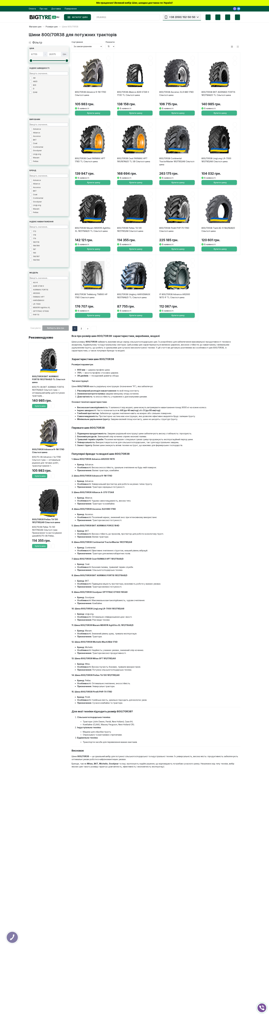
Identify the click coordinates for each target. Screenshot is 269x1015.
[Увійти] (225, 17)
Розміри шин (52, 27)
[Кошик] (235, 17)
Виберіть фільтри (55, 328)
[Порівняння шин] (206, 17)
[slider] (31, 60)
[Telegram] (238, 8)
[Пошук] (156, 17)
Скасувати (35, 328)
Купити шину (40, 406)
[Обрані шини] (216, 17)
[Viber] (234, 8)
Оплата (32, 8)
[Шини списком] (237, 46)
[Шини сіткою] (232, 46)
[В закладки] (49, 406)
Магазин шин (35, 27)
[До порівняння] (53, 406)
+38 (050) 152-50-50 (182, 17)
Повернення (71, 8)
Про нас (43, 8)
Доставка (56, 8)
